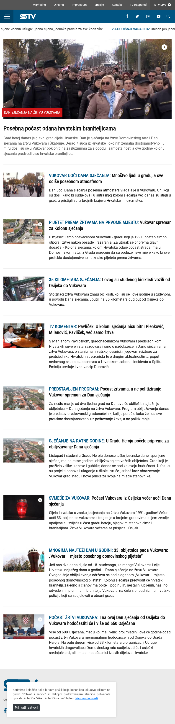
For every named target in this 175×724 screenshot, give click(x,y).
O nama (59, 4)
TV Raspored (138, 4)
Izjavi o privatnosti (86, 698)
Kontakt (117, 4)
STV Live (160, 4)
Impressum (79, 4)
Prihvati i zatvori (26, 707)
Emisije (99, 4)
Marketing (39, 4)
